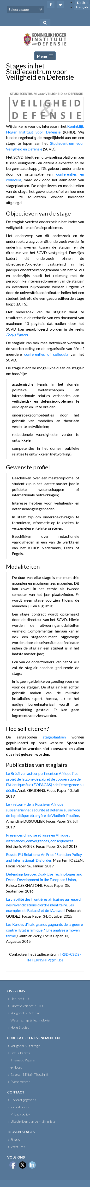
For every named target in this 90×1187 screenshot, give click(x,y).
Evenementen (20, 1082)
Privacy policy (20, 1114)
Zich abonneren (22, 1107)
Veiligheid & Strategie (25, 1046)
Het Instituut (20, 999)
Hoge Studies (20, 1027)
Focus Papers (20, 1053)
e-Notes (16, 1067)
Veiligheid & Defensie (26, 1013)
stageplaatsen (54, 737)
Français (82, 7)
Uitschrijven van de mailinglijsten (34, 1121)
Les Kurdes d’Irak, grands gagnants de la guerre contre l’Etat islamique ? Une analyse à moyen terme (44, 930)
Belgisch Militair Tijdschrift (29, 1074)
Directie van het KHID (27, 1006)
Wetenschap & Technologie (30, 1020)
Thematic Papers (23, 1060)
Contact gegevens (23, 1100)
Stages (15, 1139)
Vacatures (18, 1147)
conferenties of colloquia (46, 354)
